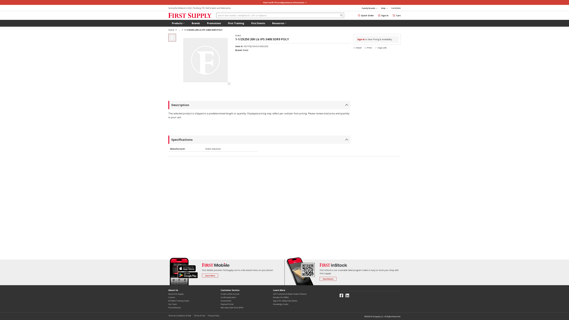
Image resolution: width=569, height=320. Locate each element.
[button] (178, 23)
